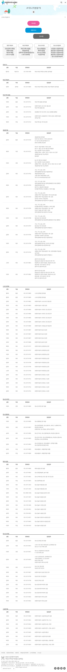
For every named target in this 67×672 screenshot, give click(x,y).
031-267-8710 (27, 107)
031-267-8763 (27, 592)
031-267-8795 (27, 234)
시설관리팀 (41, 54)
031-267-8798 (27, 218)
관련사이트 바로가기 (7, 668)
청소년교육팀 (41, 52)
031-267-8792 (27, 173)
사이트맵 (3, 653)
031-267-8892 (27, 274)
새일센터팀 (25, 50)
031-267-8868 (27, 342)
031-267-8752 (27, 375)
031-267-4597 (27, 497)
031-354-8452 (27, 513)
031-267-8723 (27, 197)
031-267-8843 (27, 480)
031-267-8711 (27, 102)
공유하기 (33, 12)
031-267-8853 (27, 444)
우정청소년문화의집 (57, 52)
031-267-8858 (27, 453)
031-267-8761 (27, 584)
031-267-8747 (27, 346)
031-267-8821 (27, 620)
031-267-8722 (27, 163)
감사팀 (41, 36)
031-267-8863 (27, 305)
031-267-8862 (27, 301)
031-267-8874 (27, 559)
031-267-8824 (27, 644)
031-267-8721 (27, 151)
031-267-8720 (27, 140)
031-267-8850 (27, 421)
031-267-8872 (27, 545)
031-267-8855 (27, 438)
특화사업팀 (41, 50)
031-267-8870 (27, 540)
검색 (61, 2)
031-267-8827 (27, 572)
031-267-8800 (27, 406)
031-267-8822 (27, 624)
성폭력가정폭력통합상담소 (27, 52)
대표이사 (33, 30)
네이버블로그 (64, 668)
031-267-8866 (27, 309)
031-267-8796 (27, 243)
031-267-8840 (27, 468)
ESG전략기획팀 (10, 49)
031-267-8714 (27, 122)
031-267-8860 (27, 293)
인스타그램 (61, 668)
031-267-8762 (27, 588)
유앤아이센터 (9, 2)
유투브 (58, 668)
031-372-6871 (27, 517)
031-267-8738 (27, 576)
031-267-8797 (27, 226)
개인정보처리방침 (10, 653)
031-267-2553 (27, 485)
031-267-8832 (27, 597)
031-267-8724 (27, 252)
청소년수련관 (41, 45)
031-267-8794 (27, 208)
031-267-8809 (27, 87)
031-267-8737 (27, 567)
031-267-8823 (27, 640)
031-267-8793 (27, 185)
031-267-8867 (27, 330)
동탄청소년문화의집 (57, 50)
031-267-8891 (27, 263)
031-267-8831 (27, 601)
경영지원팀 (9, 50)
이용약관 (17, 653)
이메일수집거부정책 (24, 653)
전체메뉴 (65, 2)
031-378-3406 (27, 505)
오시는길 (39, 653)
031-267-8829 (27, 628)
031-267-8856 (27, 433)
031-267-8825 (27, 632)
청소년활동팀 (41, 49)
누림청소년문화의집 (57, 49)
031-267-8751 (27, 379)
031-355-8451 (27, 509)
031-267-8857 (27, 427)
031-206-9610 (27, 525)
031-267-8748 (27, 358)
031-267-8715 (27, 112)
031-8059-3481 (27, 493)
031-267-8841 (27, 476)
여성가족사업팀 (25, 49)
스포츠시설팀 (10, 54)
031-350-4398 (27, 71)
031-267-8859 (27, 449)
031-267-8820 (27, 616)
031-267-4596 (27, 501)
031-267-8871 (27, 551)
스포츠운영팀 (25, 54)
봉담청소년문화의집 (57, 54)
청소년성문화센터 (57, 56)
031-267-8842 (27, 472)
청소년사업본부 (57, 45)
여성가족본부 (25, 45)
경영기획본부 (10, 45)
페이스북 (55, 668)
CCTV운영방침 (33, 653)
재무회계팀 (9, 52)
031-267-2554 (27, 489)
